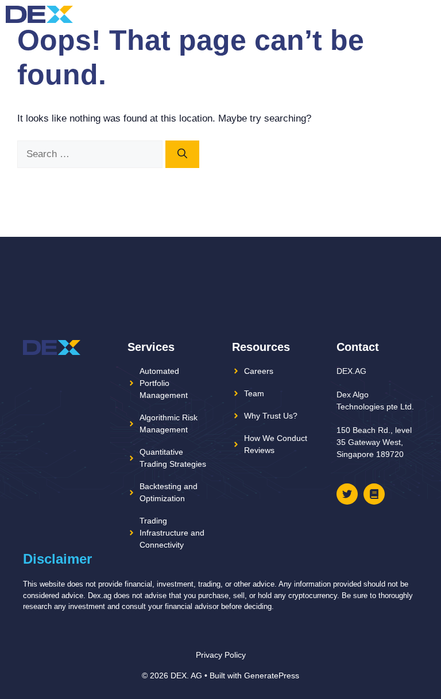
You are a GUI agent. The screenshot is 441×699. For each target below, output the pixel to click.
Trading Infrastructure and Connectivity (172, 532)
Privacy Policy (221, 654)
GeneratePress (271, 675)
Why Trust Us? (270, 415)
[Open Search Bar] (406, 14)
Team (254, 393)
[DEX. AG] (39, 14)
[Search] (182, 154)
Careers (258, 371)
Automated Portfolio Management (164, 383)
